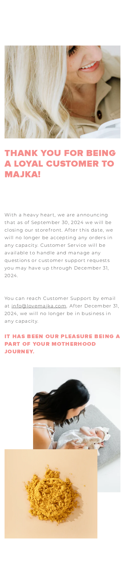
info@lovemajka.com (39, 306)
